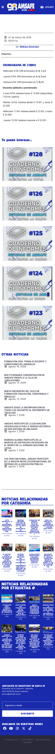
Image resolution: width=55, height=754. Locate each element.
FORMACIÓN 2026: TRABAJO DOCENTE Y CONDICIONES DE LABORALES (7, 608)
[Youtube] (11, 728)
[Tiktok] (30, 728)
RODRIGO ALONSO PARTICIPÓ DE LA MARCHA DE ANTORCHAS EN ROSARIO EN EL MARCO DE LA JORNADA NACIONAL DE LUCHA (20, 642)
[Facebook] (4, 728)
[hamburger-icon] (3, 7)
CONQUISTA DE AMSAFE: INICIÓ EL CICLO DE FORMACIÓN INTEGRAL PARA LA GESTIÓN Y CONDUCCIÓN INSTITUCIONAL (34, 527)
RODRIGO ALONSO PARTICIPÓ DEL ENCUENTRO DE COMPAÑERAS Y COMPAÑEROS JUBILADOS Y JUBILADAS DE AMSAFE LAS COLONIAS (21, 562)
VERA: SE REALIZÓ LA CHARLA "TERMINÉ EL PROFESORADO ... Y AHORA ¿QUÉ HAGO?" (48, 524)
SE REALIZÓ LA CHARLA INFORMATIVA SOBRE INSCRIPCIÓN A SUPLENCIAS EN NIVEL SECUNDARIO (48, 640)
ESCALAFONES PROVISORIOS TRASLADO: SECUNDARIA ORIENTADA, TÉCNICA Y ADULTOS (34, 558)
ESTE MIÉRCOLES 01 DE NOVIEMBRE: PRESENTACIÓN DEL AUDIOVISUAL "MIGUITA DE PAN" (7, 525)
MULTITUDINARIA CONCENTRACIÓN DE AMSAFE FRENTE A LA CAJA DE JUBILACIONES (21, 610)
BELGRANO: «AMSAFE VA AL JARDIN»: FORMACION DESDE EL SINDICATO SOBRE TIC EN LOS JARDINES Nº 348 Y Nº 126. (48, 560)
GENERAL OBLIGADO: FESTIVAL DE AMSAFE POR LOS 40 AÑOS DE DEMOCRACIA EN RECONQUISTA (21, 525)
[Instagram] (17, 728)
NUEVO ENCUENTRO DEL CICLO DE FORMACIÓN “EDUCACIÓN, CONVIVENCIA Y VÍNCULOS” (34, 609)
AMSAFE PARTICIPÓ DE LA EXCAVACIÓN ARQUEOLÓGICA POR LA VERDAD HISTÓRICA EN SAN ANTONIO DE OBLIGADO (7, 641)
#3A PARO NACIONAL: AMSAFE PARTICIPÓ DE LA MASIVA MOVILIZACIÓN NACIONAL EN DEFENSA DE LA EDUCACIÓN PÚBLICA (34, 641)
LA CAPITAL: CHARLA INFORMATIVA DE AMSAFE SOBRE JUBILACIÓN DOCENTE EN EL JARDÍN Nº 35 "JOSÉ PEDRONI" (7, 560)
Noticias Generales (29, 46)
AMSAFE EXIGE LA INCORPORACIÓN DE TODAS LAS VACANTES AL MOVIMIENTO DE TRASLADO (48, 610)
